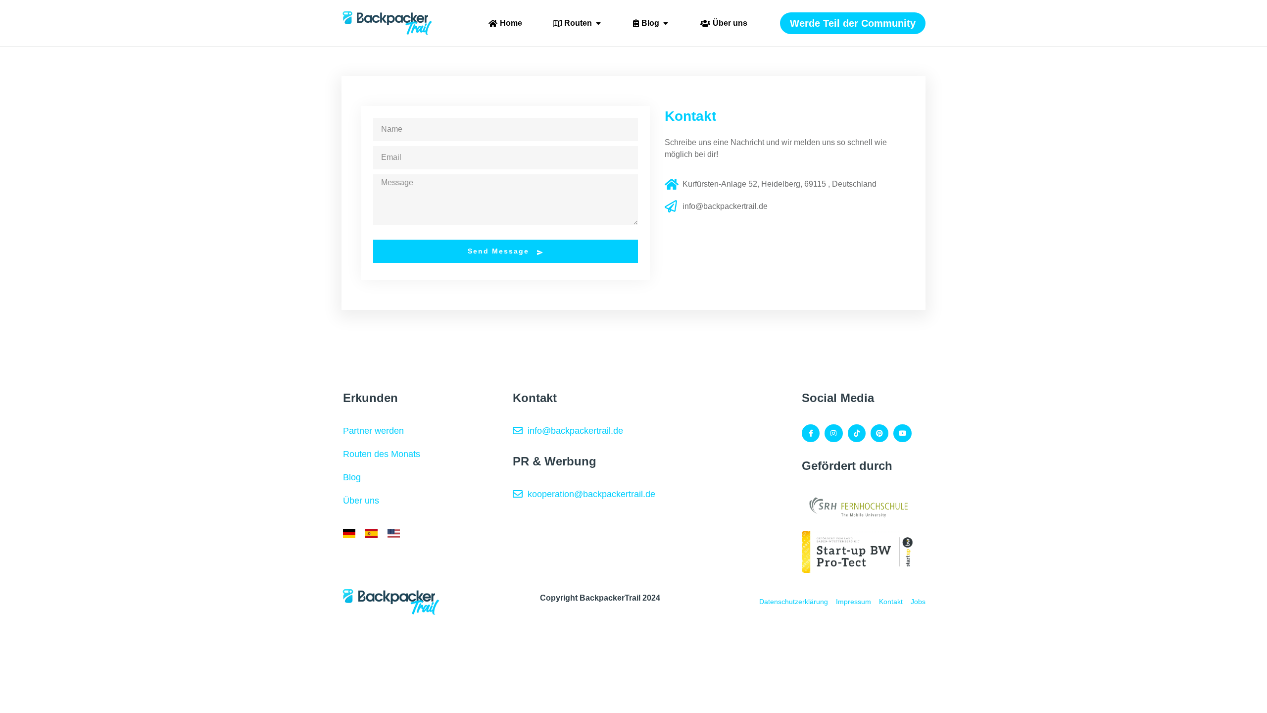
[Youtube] (902, 433)
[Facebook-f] (811, 433)
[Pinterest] (879, 433)
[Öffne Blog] (666, 23)
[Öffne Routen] (598, 23)
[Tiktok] (857, 433)
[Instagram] (833, 433)
